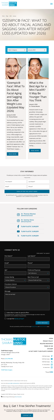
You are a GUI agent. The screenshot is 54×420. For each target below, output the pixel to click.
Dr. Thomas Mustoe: (46, 364)
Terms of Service (43, 326)
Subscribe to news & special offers (18, 312)
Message (7, 291)
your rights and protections (13, 383)
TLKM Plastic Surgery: (46, 356)
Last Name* (31, 256)
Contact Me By (9, 277)
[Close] (53, 411)
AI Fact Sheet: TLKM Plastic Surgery (41, 351)
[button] (51, 4)
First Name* (8, 256)
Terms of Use (48, 346)
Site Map (50, 349)
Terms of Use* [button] (19, 319)
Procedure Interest (11, 284)
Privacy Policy (35, 326)
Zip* (6, 270)
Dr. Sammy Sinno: (46, 367)
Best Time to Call (33, 277)
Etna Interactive (18, 396)
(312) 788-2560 (9, 358)
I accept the (9, 318)
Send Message (42, 323)
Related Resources (46, 343)
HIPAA (51, 338)
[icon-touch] (40, 372)
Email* (7, 263)
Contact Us (27, 415)
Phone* (30, 263)
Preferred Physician (34, 270)
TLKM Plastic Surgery (30, 226)
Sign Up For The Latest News (27, 191)
